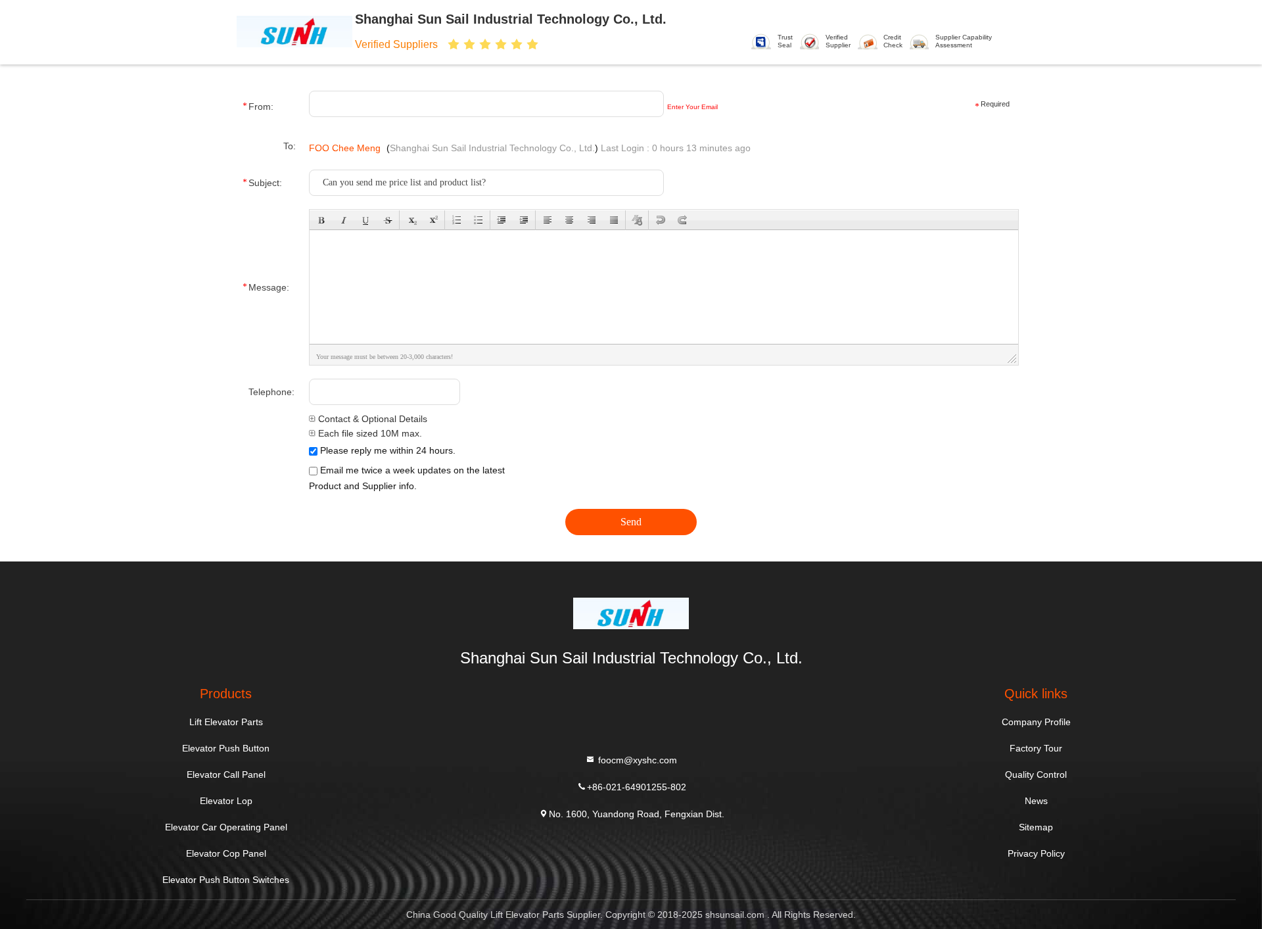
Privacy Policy (1036, 853)
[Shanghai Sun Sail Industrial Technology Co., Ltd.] (294, 31)
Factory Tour (1036, 748)
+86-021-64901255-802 (636, 786)
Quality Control (1036, 774)
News (1036, 801)
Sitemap (1036, 827)
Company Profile (1036, 722)
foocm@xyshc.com (636, 759)
